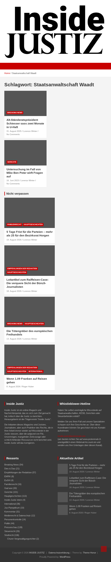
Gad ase (8, 488)
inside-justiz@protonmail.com (72, 436)
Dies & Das (9, 468)
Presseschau (10, 527)
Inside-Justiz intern (13, 500)
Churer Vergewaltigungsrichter (21, 538)
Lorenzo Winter (30, 131)
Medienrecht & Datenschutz (17, 515)
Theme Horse (89, 552)
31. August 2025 (14, 131)
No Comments (13, 134)
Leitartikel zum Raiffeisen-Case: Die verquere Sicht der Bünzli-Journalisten (27, 283)
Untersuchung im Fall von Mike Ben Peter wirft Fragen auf (25, 173)
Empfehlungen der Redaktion (22, 269)
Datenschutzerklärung (59, 552)
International (36, 371)
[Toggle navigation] (8, 66)
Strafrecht (9, 535)
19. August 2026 (14, 240)
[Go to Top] (104, 549)
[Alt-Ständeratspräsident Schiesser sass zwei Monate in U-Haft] (25, 103)
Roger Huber (28, 386)
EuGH (7, 480)
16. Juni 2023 (13, 180)
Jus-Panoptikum (12, 507)
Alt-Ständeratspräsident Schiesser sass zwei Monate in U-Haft (25, 123)
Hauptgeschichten (33, 224)
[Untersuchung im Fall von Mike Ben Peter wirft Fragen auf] (25, 152)
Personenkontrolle (12, 519)
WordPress (65, 557)
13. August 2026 (14, 339)
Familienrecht (14, 224)
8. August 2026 (13, 386)
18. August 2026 (14, 291)
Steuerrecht (9, 531)
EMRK (7, 476)
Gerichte (11, 162)
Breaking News (14, 113)
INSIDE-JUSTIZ (37, 552)
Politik (7, 523)
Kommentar (9, 511)
